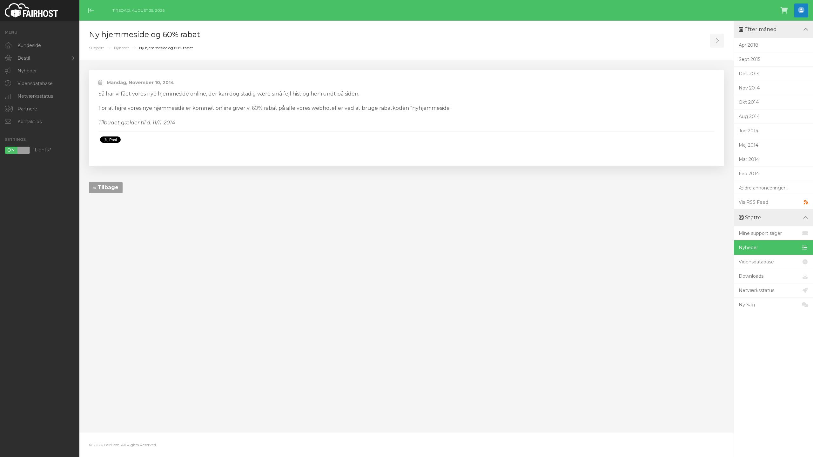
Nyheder (121, 47)
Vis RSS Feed (753, 202)
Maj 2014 (748, 145)
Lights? (29, 150)
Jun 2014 (748, 131)
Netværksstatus (756, 290)
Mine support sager (760, 233)
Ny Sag (747, 305)
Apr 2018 (748, 45)
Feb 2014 (749, 173)
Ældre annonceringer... (763, 188)
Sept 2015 (749, 59)
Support (96, 47)
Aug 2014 (749, 116)
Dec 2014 (749, 73)
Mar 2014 (749, 159)
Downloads (751, 276)
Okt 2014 (749, 102)
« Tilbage (105, 187)
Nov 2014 (749, 88)
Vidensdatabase (756, 262)
